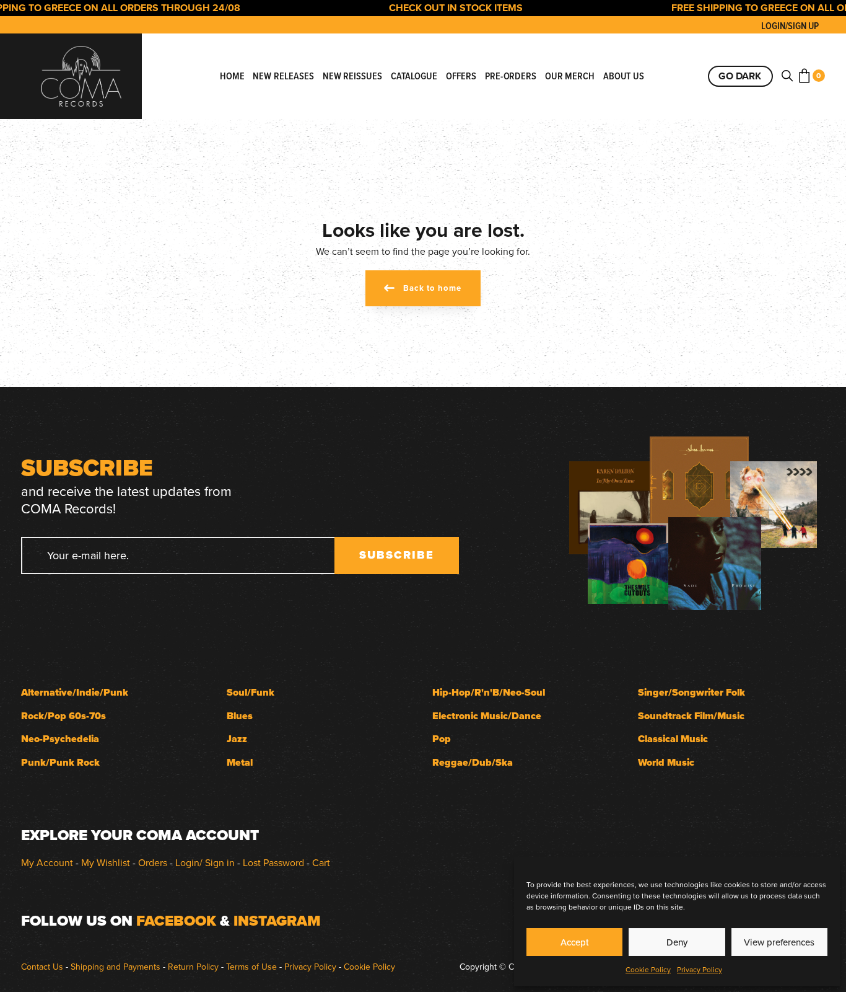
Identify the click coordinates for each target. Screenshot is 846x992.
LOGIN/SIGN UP (790, 26)
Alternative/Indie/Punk (74, 692)
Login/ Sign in (205, 862)
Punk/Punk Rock (60, 762)
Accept (574, 942)
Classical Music (673, 739)
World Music (666, 762)
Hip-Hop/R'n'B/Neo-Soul (488, 692)
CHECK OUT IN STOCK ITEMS (441, 8)
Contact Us (42, 966)
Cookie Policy (648, 969)
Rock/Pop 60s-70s (63, 716)
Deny (676, 942)
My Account (47, 862)
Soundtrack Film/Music (691, 716)
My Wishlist (105, 862)
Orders (152, 862)
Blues (240, 716)
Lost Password (273, 862)
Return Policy (193, 966)
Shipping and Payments (115, 966)
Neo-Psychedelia (60, 739)
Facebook (176, 921)
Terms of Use (251, 966)
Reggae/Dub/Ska (472, 762)
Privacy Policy (699, 969)
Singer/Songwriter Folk (691, 692)
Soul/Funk (250, 692)
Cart (321, 862)
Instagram (277, 921)
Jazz (237, 739)
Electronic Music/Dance (486, 716)
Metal (240, 762)
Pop (441, 739)
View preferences (779, 942)
